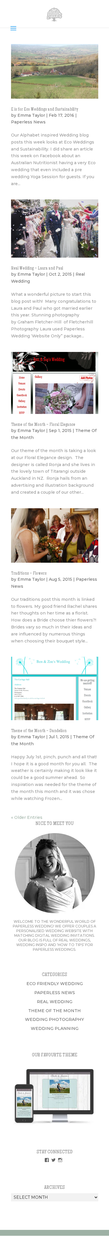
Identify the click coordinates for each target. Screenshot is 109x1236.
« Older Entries (26, 817)
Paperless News (28, 122)
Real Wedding (54, 1001)
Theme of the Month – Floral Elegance (43, 425)
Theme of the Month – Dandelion (39, 731)
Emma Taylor (31, 115)
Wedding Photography (54, 1019)
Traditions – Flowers (29, 573)
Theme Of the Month (54, 1010)
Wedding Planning (54, 1028)
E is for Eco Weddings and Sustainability (44, 109)
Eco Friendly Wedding (54, 983)
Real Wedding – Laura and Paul (37, 268)
